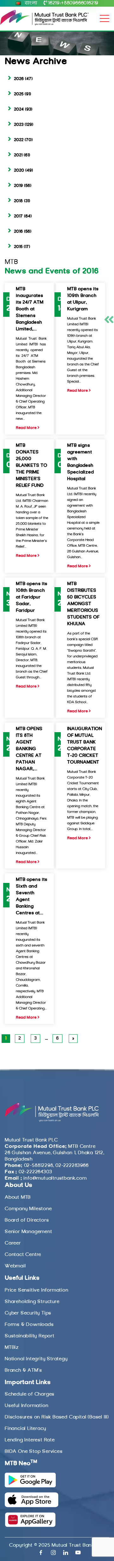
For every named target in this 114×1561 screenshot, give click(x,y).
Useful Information (26, 1405)
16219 (54, 3)
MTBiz (12, 1347)
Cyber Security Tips (28, 1313)
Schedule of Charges (29, 1394)
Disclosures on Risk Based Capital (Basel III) (57, 1417)
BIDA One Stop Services (34, 1451)
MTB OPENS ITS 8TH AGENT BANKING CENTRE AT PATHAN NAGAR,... (29, 749)
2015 (18, 247)
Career (13, 1243)
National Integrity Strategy (36, 1359)
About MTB (18, 1197)
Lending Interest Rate (30, 1440)
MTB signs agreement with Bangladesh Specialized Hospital (80, 462)
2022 (18, 140)
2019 (18, 186)
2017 (18, 216)
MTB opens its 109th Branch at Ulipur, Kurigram (82, 299)
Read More (26, 428)
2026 (19, 79)
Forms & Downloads (29, 1324)
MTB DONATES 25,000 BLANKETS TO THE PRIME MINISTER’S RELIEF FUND (31, 465)
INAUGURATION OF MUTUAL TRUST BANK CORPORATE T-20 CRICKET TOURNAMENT (84, 746)
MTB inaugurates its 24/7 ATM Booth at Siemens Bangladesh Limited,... (29, 309)
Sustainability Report (29, 1336)
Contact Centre (23, 1254)
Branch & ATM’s (23, 1370)
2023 (18, 124)
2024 (19, 109)
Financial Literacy (25, 1428)
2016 (18, 231)
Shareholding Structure (32, 1301)
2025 (18, 94)
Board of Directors (27, 1220)
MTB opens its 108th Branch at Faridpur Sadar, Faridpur (31, 597)
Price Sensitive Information (36, 1290)
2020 (19, 170)
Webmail (15, 1266)
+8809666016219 (79, 3)
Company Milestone (28, 1208)
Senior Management (28, 1231)
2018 (18, 201)
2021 (18, 155)
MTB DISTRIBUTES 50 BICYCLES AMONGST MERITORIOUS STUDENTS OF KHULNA (83, 604)
